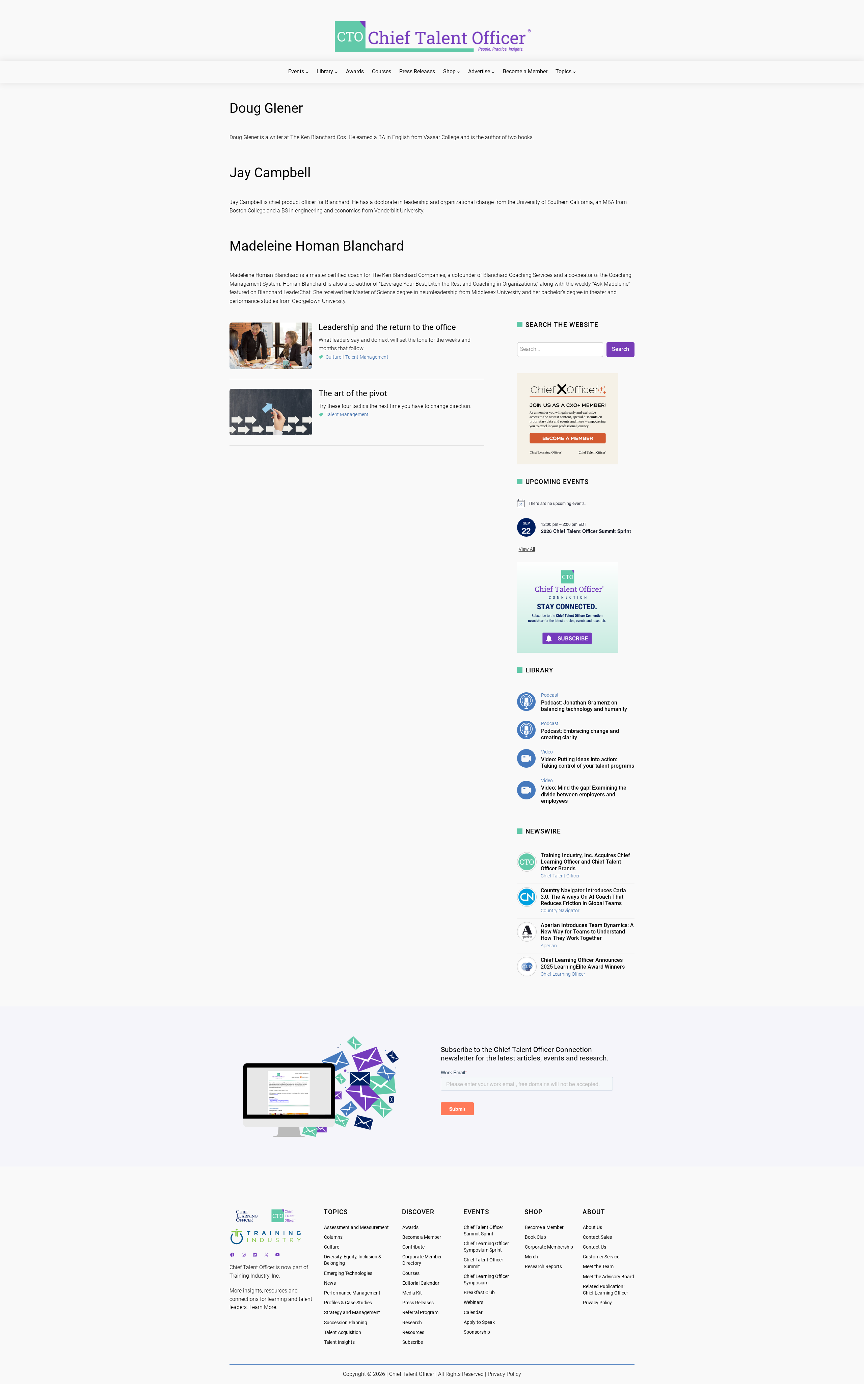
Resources (413, 1332)
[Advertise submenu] (493, 72)
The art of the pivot (353, 393)
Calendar (473, 1312)
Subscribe (412, 1342)
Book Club (535, 1237)
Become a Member (421, 1237)
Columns (333, 1237)
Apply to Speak (479, 1322)
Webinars (473, 1302)
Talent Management (366, 357)
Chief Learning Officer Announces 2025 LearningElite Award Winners (583, 963)
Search (620, 349)
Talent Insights (339, 1342)
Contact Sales (597, 1237)
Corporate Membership (549, 1247)
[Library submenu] (336, 72)
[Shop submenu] (458, 72)
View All (527, 549)
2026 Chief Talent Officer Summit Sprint (586, 531)
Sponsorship (477, 1332)
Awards (410, 1227)
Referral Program (420, 1312)
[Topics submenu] (574, 72)
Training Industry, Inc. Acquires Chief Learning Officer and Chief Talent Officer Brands (585, 861)
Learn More (262, 1307)
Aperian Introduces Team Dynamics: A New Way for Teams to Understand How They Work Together (587, 931)
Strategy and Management (352, 1312)
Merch (531, 1257)
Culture (333, 357)
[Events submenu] (307, 72)
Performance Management (352, 1293)
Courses (411, 1273)
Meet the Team (598, 1267)
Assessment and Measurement (356, 1227)
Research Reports (543, 1267)
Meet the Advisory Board (608, 1277)
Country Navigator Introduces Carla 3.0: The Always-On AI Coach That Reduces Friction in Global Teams (583, 896)
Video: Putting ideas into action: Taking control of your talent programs (587, 762)
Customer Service (601, 1257)
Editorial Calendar (420, 1283)
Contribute (413, 1247)
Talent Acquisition (342, 1332)
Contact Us (594, 1247)
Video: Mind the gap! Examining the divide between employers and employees (583, 794)
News (330, 1283)
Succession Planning (345, 1323)
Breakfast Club (479, 1293)
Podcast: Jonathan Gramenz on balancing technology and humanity (584, 705)
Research (412, 1323)
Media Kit (412, 1293)
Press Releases (418, 1303)
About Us (592, 1227)
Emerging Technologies (348, 1273)
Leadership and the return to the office (387, 327)
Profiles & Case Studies (348, 1303)
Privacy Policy (597, 1303)
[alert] (575, 503)
